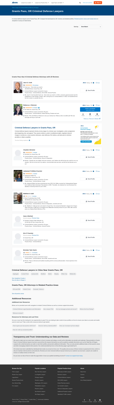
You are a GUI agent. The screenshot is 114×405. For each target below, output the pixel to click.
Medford (43, 274)
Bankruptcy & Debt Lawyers (64, 371)
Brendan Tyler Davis (30, 250)
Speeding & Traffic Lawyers (64, 394)
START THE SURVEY (86, 141)
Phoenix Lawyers (39, 388)
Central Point (25, 274)
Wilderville (73, 274)
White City (64, 274)
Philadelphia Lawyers (40, 385)
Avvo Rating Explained (85, 380)
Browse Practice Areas (17, 380)
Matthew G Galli (28, 193)
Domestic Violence (38, 289)
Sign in (99, 2)
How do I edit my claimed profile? (47, 325)
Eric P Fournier (28, 233)
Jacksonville (34, 274)
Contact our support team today (74, 355)
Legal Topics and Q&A (56, 2)
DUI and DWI (16, 289)
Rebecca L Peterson (30, 105)
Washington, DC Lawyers (41, 383)
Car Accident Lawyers (63, 385)
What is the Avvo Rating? (87, 309)
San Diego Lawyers (39, 394)
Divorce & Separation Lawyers (65, 388)
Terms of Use (15, 399)
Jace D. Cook (27, 82)
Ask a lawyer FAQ (48, 309)
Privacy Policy (24, 399)
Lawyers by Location (26, 2)
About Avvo (83, 371)
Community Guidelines (43, 399)
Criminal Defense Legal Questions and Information (27, 309)
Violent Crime (26, 289)
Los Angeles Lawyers (40, 374)
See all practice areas (18, 293)
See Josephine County (18, 278)
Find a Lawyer (15, 371)
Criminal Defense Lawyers (64, 377)
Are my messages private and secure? (66, 309)
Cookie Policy (32, 399)
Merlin (50, 274)
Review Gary (35, 218)
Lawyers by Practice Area (41, 2)
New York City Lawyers (40, 371)
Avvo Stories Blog (16, 383)
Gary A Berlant (28, 216)
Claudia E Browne (29, 150)
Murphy (56, 274)
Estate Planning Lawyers (64, 383)
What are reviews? (18, 313)
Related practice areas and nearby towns (85, 18)
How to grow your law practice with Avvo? (24, 325)
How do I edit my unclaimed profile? (22, 329)
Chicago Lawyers (39, 377)
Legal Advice (15, 377)
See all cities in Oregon (18, 280)
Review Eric (35, 235)
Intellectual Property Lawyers (65, 391)
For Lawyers (15, 385)
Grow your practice (87, 2)
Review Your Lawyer (17, 374)
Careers (82, 374)
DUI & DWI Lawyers (62, 380)
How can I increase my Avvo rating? (69, 325)
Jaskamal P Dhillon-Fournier (32, 171)
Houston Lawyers (39, 380)
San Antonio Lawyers (40, 391)
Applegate (16, 274)
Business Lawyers (62, 374)
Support (82, 377)
